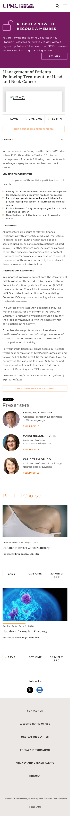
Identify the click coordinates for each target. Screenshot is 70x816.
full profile (31, 426)
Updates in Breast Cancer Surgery (26, 547)
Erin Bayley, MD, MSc (27, 554)
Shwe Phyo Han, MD (27, 637)
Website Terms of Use (35, 724)
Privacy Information (35, 750)
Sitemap (34, 776)
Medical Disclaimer (35, 737)
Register (54, 56)
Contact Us (35, 711)
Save (14, 118)
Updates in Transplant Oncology (25, 631)
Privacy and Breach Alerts (35, 763)
